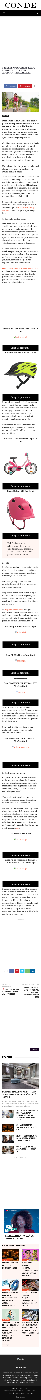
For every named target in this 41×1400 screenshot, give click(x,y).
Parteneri (30, 1393)
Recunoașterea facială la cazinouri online (18, 1237)
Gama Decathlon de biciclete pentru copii (20, 268)
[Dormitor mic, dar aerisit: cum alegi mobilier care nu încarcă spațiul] (20, 1076)
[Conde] (20, 5)
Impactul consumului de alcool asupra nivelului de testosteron (26, 1138)
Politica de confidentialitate (16, 1393)
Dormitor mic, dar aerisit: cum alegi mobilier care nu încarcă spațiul (19, 1094)
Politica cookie (30, 1391)
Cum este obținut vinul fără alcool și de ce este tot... (26, 1149)
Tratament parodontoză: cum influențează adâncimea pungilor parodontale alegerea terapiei (26, 1115)
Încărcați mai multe (20, 1157)
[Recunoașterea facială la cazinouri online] (21, 1221)
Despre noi (23, 1388)
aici (17, 828)
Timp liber (6, 116)
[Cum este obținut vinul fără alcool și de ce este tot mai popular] (8, 1150)
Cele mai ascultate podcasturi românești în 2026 (26, 1127)
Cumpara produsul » (20, 347)
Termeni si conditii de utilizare (14, 1391)
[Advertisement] (20, 37)
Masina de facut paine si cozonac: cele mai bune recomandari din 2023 (31, 992)
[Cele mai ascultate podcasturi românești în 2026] (8, 1128)
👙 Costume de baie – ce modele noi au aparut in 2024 (10, 991)
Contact (14, 1388)
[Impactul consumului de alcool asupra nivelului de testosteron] (8, 1139)
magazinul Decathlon (14, 609)
